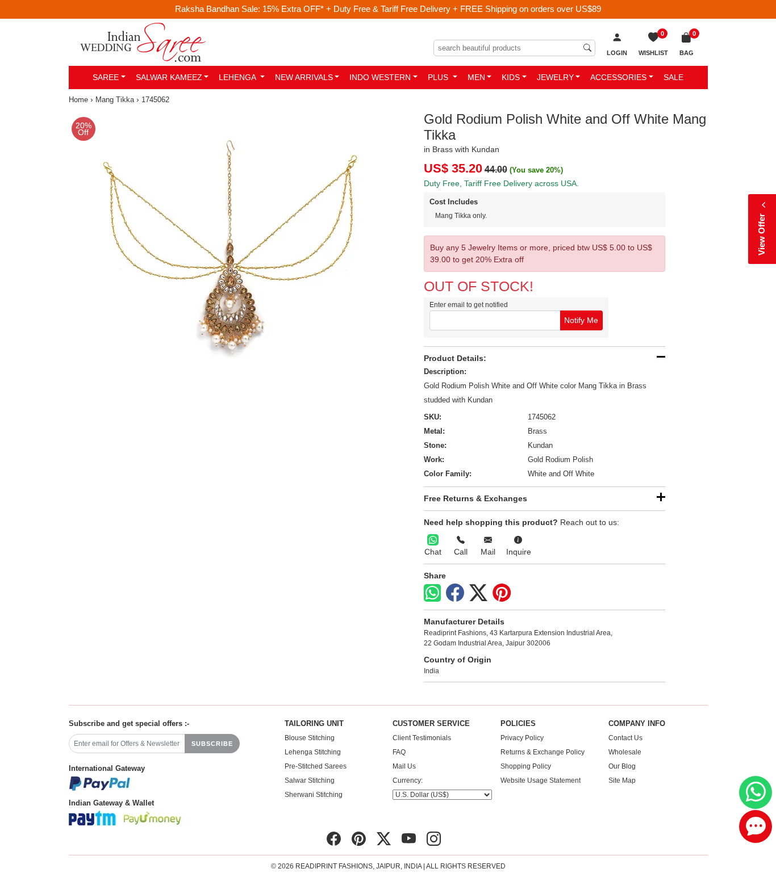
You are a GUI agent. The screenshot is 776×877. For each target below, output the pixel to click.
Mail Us (404, 766)
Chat (432, 551)
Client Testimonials (422, 738)
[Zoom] (226, 268)
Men (476, 77)
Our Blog (622, 766)
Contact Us (625, 738)
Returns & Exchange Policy (542, 752)
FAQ (399, 752)
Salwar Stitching (310, 780)
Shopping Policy (525, 766)
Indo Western (380, 77)
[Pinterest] (502, 593)
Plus (439, 77)
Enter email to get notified (468, 305)
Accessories (618, 77)
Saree (106, 77)
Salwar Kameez (169, 77)
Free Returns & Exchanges (475, 498)
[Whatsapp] (432, 593)
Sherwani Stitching (314, 795)
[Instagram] (434, 839)
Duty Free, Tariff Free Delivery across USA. (501, 183)
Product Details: (455, 358)
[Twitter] (478, 593)
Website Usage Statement (540, 780)
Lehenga (238, 77)
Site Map (622, 780)
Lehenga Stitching (313, 752)
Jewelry (555, 77)
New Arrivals (304, 77)
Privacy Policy (522, 738)
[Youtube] (409, 839)
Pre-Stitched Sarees (316, 766)
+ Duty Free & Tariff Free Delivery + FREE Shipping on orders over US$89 (463, 9)
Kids (511, 77)
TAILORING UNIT (314, 724)
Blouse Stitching (310, 738)
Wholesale (624, 752)
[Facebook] (455, 593)
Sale (673, 77)
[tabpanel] (226, 268)
